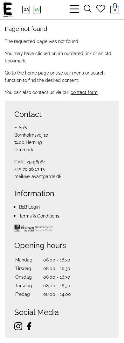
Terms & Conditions (39, 215)
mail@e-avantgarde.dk (37, 176)
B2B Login (29, 207)
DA (26, 9)
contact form (84, 92)
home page (37, 72)
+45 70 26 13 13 (29, 169)
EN (36, 9)
